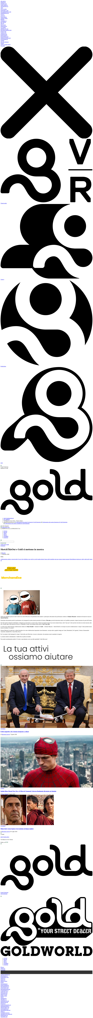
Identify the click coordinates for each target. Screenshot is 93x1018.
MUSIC (5, 532)
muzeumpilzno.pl (5, 1008)
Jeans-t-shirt (47, 559)
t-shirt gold (86, 559)
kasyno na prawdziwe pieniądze (28, 972)
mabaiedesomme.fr (5, 1006)
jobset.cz (3, 1011)
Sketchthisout (73, 559)
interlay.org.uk (4, 994)
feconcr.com (3, 31)
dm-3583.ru (3, 22)
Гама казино (4, 17)
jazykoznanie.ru (4, 39)
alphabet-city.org (4, 28)
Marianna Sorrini (6, 734)
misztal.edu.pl (4, 26)
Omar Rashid (5, 794)
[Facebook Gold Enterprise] (27, 522)
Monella (4, 553)
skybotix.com (4, 3)
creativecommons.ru (5, 974)
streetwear (78, 559)
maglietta (52, 559)
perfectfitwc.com (4, 10)
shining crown (4, 981)
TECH (5, 535)
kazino (2, 982)
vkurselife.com (4, 1016)
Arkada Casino (4, 18)
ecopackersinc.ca (4, 990)
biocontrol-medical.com (6, 30)
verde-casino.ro (4, 5)
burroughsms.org (4, 36)
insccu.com (3, 25)
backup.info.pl (4, 35)
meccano (57, 559)
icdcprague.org (4, 993)
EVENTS (5, 537)
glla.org (2, 23)
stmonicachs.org (4, 1002)
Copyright (3, 969)
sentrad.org (3, 2)
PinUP (2, 997)
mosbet (2, 43)
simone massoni (66, 559)
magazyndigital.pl (5, 985)
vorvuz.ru (3, 15)
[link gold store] (1, 543)
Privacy (2, 967)
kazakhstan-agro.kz (5, 1012)
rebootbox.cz (4, 999)
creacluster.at (3, 21)
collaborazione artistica (6, 559)
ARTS (4, 533)
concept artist (14, 559)
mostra (60, 559)
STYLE (5, 531)
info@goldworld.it (5, 837)
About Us (3, 968)
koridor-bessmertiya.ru (6, 1005)
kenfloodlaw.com (5, 977)
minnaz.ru (3, 978)
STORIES (5, 536)
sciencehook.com (5, 987)
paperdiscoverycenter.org (6, 1014)
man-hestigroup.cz (5, 986)
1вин (2, 7)
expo (29, 559)
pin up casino (4, 9)
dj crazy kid (20, 559)
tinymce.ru (3, 1003)
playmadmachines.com (6, 11)
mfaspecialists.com (5, 1007)
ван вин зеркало (5, 42)
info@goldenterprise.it (8, 518)
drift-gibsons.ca (4, 976)
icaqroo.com (3, 32)
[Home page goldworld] (5, 527)
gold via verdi (34, 559)
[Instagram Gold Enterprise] (54, 522)
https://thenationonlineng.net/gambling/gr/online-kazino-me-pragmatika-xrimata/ (54, 972)
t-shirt (82, 559)
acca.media (3, 27)
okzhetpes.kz (4, 998)
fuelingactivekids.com (6, 38)
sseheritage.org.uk (5, 1001)
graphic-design (40, 559)
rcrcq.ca (2, 14)
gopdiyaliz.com (4, 991)
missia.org (3, 979)
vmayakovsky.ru (4, 6)
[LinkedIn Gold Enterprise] (16, 523)
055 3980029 (6, 519)
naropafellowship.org (5, 1010)
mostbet (2, 40)
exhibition (25, 559)
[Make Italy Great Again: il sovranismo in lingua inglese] (27, 824)
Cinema (2, 788)
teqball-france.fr (4, 1015)
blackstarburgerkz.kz (5, 989)
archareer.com (4, 34)
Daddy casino (4, 995)
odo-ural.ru (3, 1)
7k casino (3, 45)
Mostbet (2, 19)
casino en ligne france (6, 44)
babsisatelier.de (4, 984)
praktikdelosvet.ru (5, 13)
